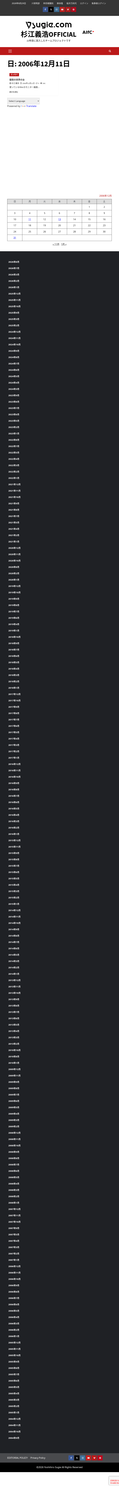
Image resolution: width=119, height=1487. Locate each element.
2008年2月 (13, 1196)
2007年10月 (14, 1221)
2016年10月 (14, 776)
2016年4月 (13, 814)
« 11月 (56, 244)
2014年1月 (13, 973)
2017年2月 (13, 751)
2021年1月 (13, 541)
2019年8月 (13, 605)
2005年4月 (13, 1393)
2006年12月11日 (28, 83)
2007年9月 (13, 1228)
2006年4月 (13, 1317)
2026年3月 (13, 274)
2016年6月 (13, 802)
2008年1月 (13, 1202)
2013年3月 (13, 1037)
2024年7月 (13, 363)
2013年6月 (13, 1018)
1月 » (63, 244)
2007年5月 (13, 1234)
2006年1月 (13, 1336)
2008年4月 (13, 1183)
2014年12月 (14, 910)
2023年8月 (13, 401)
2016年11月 (14, 770)
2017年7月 (13, 719)
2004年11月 (14, 1425)
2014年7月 (13, 942)
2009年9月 (13, 1081)
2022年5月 (13, 452)
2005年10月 (14, 1355)
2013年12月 (14, 980)
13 (59, 219)
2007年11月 (14, 1215)
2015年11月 (14, 846)
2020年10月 (14, 560)
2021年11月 (14, 490)
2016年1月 (13, 834)
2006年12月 (14, 1266)
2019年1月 (13, 630)
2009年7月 (13, 1094)
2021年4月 (13, 528)
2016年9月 (13, 783)
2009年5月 (13, 1107)
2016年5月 (13, 808)
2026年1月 (13, 287)
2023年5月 (13, 420)
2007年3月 (13, 1247)
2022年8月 (13, 439)
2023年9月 (13, 395)
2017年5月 (13, 732)
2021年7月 (13, 516)
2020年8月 (13, 566)
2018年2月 (13, 681)
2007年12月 (14, 1209)
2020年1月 (13, 579)
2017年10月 (14, 700)
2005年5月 (13, 1387)
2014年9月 (13, 929)
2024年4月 (13, 382)
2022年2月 (13, 471)
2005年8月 (13, 1368)
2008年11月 (14, 1139)
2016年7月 (13, 795)
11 (29, 219)
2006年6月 (13, 1304)
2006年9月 (13, 1285)
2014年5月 (13, 954)
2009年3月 (13, 1120)
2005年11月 (14, 1348)
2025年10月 (14, 306)
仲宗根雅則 (48, 3)
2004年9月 (13, 1437)
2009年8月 (13, 1088)
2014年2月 (13, 967)
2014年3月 (13, 961)
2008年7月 (13, 1164)
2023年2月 (13, 427)
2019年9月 (13, 598)
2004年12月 (14, 1418)
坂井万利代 (71, 3)
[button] (10, 50)
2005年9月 (13, 1361)
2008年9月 (13, 1151)
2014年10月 (14, 923)
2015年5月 (13, 878)
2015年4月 (13, 884)
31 (14, 237)
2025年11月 (14, 299)
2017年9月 (13, 706)
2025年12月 (14, 293)
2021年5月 (13, 522)
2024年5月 (13, 376)
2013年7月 (13, 1012)
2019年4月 (13, 624)
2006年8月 (13, 1291)
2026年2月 (13, 280)
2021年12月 (14, 484)
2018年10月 (14, 636)
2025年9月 (13, 312)
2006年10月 (14, 1279)
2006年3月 (13, 1323)
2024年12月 (14, 331)
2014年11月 (14, 916)
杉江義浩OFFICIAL (48, 34)
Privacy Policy (37, 1457)
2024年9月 (13, 350)
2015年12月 (14, 840)
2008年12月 (14, 1132)
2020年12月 (14, 547)
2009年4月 (13, 1113)
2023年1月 (13, 433)
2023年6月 (13, 414)
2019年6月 (13, 617)
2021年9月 (13, 503)
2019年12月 (14, 586)
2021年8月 (13, 509)
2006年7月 (13, 1298)
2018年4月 (13, 668)
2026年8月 (13, 261)
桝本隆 (60, 3)
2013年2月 (13, 1043)
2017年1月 (13, 757)
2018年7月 (13, 649)
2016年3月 (13, 821)
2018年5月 (13, 662)
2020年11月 (14, 554)
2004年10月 (14, 1431)
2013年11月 (14, 986)
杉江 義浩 (15, 83)
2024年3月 (13, 388)
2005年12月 (14, 1342)
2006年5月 (13, 1310)
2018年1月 (13, 687)
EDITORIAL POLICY (17, 1457)
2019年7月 (13, 611)
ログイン (84, 3)
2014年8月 (13, 935)
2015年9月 (13, 853)
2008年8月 (13, 1158)
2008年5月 (13, 1177)
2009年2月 (13, 1126)
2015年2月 (13, 897)
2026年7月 (13, 268)
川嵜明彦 (36, 3)
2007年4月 (13, 1240)
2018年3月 (13, 675)
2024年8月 (13, 357)
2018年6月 (13, 655)
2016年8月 (13, 789)
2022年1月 (13, 477)
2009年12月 (14, 1069)
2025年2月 (13, 325)
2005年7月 (13, 1374)
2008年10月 (14, 1145)
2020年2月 (13, 573)
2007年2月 (13, 1253)
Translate (31, 106)
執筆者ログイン (99, 3)
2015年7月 (13, 865)
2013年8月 (13, 1005)
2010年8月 (13, 1056)
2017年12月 (14, 694)
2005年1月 (13, 1412)
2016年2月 (13, 827)
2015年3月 (13, 891)
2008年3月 (13, 1190)
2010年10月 (14, 1050)
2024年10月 (14, 344)
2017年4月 (13, 738)
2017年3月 (13, 745)
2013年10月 (14, 992)
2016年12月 (14, 764)
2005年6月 (13, 1380)
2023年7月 (13, 408)
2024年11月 (14, 338)
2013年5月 (13, 1024)
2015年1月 (13, 903)
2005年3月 (13, 1399)
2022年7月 (13, 446)
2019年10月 (14, 592)
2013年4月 (13, 1031)
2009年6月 (13, 1101)
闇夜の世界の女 (17, 79)
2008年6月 (13, 1170)
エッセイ (14, 74)
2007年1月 (13, 1259)
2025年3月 (13, 319)
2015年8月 (13, 859)
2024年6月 (13, 369)
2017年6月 (13, 725)
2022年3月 (13, 465)
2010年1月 (13, 1062)
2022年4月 (13, 458)
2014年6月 (13, 948)
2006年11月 (14, 1272)
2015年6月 (13, 872)
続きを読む (13, 92)
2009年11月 (14, 1075)
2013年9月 (13, 999)
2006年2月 (13, 1329)
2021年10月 (14, 497)
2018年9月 (13, 643)
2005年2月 (13, 1406)
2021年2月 (13, 535)
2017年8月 (13, 713)
